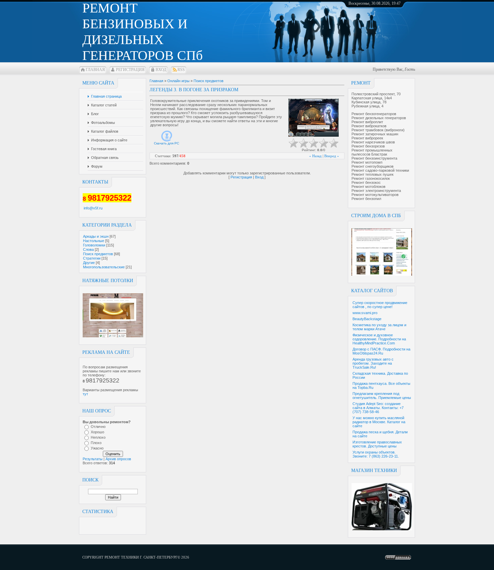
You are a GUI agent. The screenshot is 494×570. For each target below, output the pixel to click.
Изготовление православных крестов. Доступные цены (377, 444)
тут (85, 394)
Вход (161, 69)
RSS (181, 69)
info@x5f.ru (93, 208)
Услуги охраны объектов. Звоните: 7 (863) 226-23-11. (376, 454)
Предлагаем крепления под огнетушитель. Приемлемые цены (382, 396)
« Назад (315, 156)
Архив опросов (118, 459)
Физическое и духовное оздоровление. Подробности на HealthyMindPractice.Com (379, 339)
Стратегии (91, 258)
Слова (88, 249)
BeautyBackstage (367, 319)
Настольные (93, 241)
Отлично (98, 427)
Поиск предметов (98, 254)
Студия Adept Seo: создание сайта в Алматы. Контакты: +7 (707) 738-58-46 (378, 408)
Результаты (92, 459)
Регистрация (130, 69)
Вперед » (331, 156)
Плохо (96, 443)
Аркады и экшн (96, 236)
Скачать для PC (166, 143)
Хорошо (97, 432)
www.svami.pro (365, 313)
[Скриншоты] (313, 118)
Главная (95, 69)
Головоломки (94, 245)
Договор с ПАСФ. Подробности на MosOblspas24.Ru (381, 351)
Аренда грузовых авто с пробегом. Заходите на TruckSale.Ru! (373, 363)
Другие (89, 263)
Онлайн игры (178, 81)
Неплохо (98, 437)
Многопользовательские (104, 267)
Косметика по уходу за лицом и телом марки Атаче (379, 327)
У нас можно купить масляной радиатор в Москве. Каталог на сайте (379, 422)
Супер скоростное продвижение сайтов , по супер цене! (380, 305)
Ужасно (97, 448)
